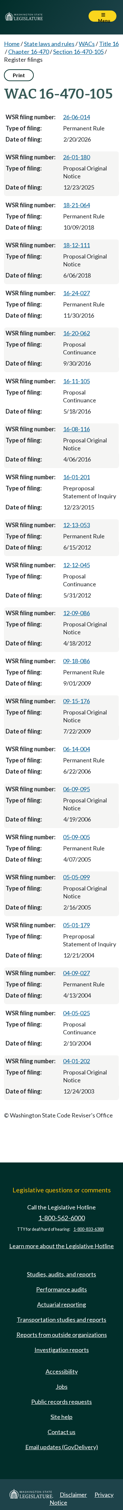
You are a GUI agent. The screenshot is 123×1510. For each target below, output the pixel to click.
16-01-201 (76, 477)
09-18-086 (76, 661)
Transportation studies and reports (61, 1319)
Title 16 (109, 43)
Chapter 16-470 (28, 51)
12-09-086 (76, 613)
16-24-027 (76, 293)
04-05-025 (76, 1013)
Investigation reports (61, 1349)
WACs (87, 43)
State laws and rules (49, 43)
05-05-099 (76, 877)
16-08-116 (76, 429)
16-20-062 (76, 333)
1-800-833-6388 (88, 1229)
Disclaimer (73, 1494)
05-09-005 (76, 837)
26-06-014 (76, 117)
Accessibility (62, 1371)
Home (12, 43)
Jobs (62, 1386)
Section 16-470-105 (78, 51)
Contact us (61, 1431)
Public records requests (61, 1401)
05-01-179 (76, 925)
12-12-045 (76, 565)
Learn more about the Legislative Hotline (61, 1246)
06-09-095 (76, 789)
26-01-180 (76, 157)
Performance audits (61, 1289)
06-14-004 (76, 749)
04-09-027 (76, 973)
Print (19, 75)
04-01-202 (76, 1061)
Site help (61, 1416)
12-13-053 (76, 525)
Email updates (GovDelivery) (61, 1447)
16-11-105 (76, 381)
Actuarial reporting (61, 1304)
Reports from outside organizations (61, 1334)
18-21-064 (76, 205)
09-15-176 (76, 701)
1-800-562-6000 (61, 1218)
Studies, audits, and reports (61, 1274)
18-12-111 (76, 245)
